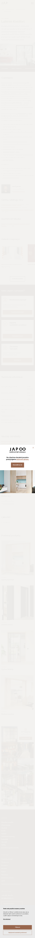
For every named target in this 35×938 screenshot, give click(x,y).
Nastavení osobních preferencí (18, 932)
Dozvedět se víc (17, 465)
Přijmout (17, 927)
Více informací (6, 919)
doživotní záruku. (22, 459)
